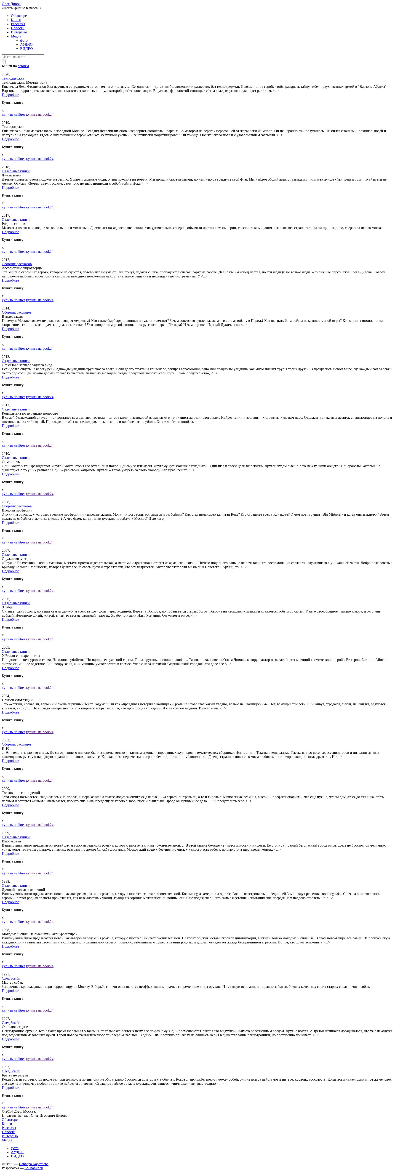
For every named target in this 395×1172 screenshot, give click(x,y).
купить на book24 (39, 114)
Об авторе (19, 16)
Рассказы (18, 24)
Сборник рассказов (17, 264)
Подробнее (10, 95)
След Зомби (11, 978)
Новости (17, 28)
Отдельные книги (16, 171)
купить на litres (13, 114)
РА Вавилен (33, 1168)
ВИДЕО (26, 49)
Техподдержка (13, 78)
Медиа (16, 36)
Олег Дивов (11, 4)
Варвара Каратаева (33, 1164)
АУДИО (26, 44)
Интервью (19, 32)
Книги (16, 20)
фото (24, 40)
